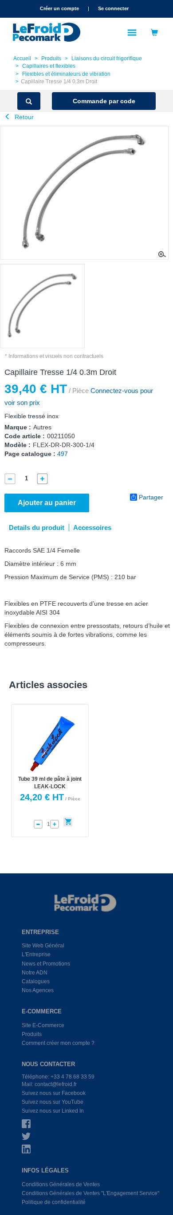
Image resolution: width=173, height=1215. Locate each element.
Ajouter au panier (47, 502)
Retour (23, 117)
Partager (151, 497)
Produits (51, 58)
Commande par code (104, 101)
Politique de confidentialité (54, 1202)
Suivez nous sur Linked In (53, 1111)
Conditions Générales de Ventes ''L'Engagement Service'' (90, 1193)
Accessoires (92, 527)
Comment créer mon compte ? (58, 1043)
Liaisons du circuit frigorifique (106, 58)
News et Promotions (46, 964)
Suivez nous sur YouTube (52, 1102)
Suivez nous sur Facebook (54, 1093)
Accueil (22, 58)
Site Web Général (43, 945)
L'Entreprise (36, 954)
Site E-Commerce (43, 1025)
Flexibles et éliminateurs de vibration (66, 74)
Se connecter (113, 8)
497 (62, 453)
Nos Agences (38, 990)
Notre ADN (34, 973)
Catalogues (36, 981)
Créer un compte (59, 8)
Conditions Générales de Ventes (61, 1184)
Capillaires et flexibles (48, 66)
